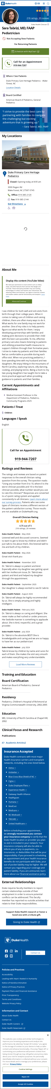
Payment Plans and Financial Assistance (19, 991)
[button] (37, 3)
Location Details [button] (13, 87)
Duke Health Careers (11, 1024)
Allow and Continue (19, 301)
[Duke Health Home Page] (17, 940)
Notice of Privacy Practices (13, 987)
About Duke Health (10, 1015)
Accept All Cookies (25, 1084)
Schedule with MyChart (25, 51)
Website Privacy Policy (11, 1003)
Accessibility (7, 974)
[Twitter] (7, 956)
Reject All (25, 1077)
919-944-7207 (25, 459)
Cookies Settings (25, 1069)
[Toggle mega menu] (44, 3)
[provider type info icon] (48, 25)
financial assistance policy (33, 874)
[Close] (48, 1035)
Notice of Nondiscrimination (14, 983)
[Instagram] (12, 951)
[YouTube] (12, 956)
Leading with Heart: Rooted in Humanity (19, 978)
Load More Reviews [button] (25, 664)
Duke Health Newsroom (12, 1028)
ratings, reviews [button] (38, 18)
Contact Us (35, 953)
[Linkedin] (17, 951)
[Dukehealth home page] (6, 3)
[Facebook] (7, 951)
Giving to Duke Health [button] (25, 922)
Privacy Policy (15, 1064)
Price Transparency (10, 995)
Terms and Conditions (11, 999)
